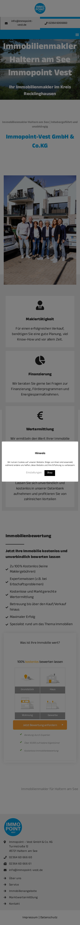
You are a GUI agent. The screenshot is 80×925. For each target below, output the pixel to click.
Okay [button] (49, 473)
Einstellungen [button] (34, 473)
